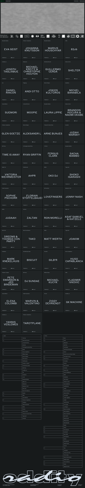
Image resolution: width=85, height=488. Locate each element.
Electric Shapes (25, 356)
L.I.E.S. (24, 377)
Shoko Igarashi (66, 441)
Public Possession (26, 404)
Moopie (65, 425)
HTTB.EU (79, 485)
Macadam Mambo (26, 379)
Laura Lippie (66, 404)
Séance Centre (25, 411)
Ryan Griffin (66, 434)
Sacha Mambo (66, 436)
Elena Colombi (66, 365)
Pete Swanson (66, 429)
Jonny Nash (66, 395)
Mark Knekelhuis (67, 411)
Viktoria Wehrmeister (67, 457)
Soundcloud (60, 484)
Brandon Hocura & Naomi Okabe (69, 354)
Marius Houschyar (67, 409)
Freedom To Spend (26, 363)
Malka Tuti (24, 381)
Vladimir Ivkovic (66, 459)
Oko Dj (65, 427)
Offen (24, 395)
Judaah (65, 399)
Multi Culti (24, 388)
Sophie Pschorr (66, 443)
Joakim (65, 388)
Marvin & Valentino (67, 413)
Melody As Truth (25, 386)
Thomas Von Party (67, 452)
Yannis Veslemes (67, 461)
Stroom (24, 409)
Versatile (24, 418)
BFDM (24, 349)
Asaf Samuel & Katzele (68, 349)
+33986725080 (33, 485)
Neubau (24, 393)
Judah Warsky (66, 402)
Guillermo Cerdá (66, 381)
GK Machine (66, 377)
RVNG (24, 406)
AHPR (65, 340)
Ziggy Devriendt (66, 466)
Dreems (65, 363)
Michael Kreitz (66, 420)
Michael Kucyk (66, 418)
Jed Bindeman (66, 386)
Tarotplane (66, 450)
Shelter (65, 438)
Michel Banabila (66, 422)
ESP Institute (25, 358)
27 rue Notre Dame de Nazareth (8, 484)
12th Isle (24, 338)
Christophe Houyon (67, 356)
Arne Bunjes (66, 347)
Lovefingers (66, 406)
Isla (23, 372)
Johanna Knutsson (67, 390)
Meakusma (24, 383)
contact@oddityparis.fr (34, 484)
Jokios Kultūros (66, 393)
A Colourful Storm (26, 342)
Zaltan (65, 464)
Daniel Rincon (66, 358)
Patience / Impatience (26, 399)
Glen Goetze (66, 379)
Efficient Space (25, 354)
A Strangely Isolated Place (27, 347)
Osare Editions (25, 397)
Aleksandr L (66, 342)
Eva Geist (65, 367)
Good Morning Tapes (26, 365)
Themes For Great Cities (27, 413)
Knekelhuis (24, 374)
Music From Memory (26, 390)
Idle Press (24, 367)
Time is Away (66, 454)
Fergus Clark (66, 370)
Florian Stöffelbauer (67, 372)
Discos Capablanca (26, 351)
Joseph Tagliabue (67, 397)
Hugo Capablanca (67, 383)
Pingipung (24, 402)
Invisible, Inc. (25, 370)
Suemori (65, 445)
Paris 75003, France (6, 485)
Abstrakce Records (26, 340)
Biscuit (65, 351)
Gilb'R (65, 374)
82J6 (65, 338)
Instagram (59, 485)
